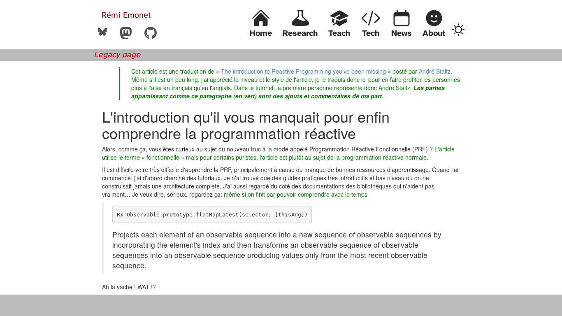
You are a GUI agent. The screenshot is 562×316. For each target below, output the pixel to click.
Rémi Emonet (126, 15)
